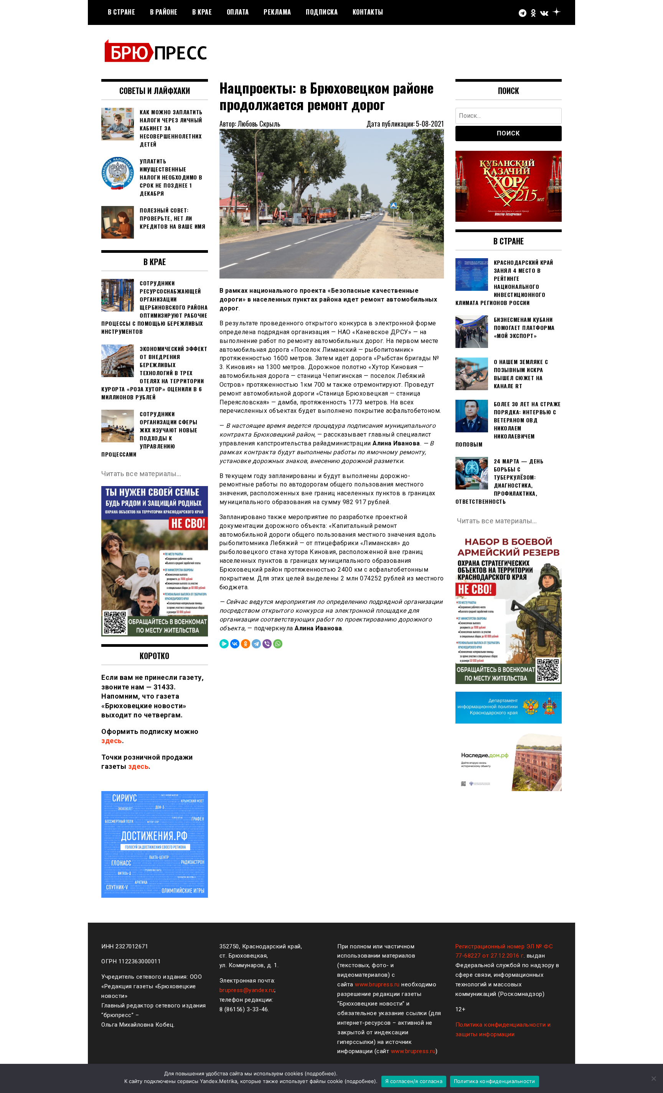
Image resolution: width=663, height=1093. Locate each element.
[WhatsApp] (277, 643)
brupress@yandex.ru (246, 990)
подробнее (320, 1073)
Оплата (238, 11)
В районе (164, 11)
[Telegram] (256, 643)
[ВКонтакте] (234, 643)
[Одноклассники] (245, 643)
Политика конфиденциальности (494, 1081)
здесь (111, 741)
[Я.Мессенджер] (224, 643)
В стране (121, 11)
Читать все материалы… (141, 474)
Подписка (322, 11)
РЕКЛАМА (277, 11)
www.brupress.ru (377, 984)
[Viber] (267, 643)
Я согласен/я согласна (413, 1081)
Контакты (368, 11)
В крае (202, 11)
